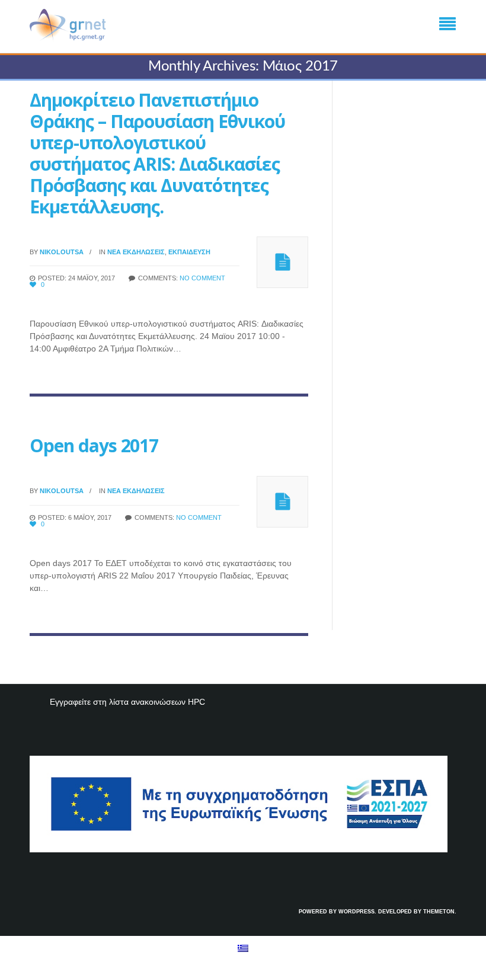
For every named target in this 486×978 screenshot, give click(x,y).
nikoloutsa (62, 251)
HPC (196, 702)
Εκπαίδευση (189, 251)
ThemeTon (439, 912)
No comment (202, 278)
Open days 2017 (94, 445)
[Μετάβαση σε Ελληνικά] (243, 948)
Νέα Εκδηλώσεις (136, 251)
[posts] (282, 262)
